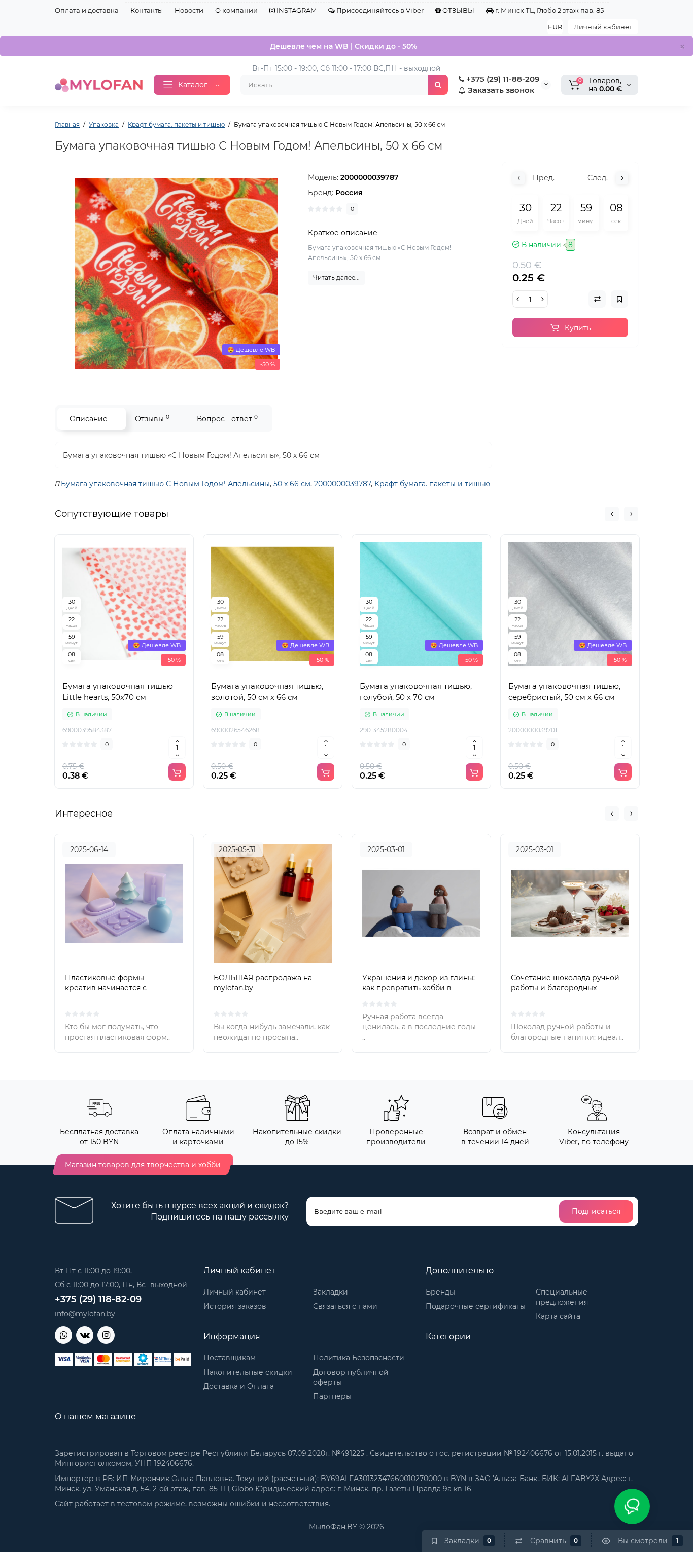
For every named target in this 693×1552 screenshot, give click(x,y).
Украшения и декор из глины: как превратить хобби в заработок (418, 988)
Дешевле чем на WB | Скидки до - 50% (343, 46)
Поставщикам (229, 1357)
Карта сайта (558, 1316)
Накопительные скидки (247, 1372)
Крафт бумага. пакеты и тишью (432, 483)
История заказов (234, 1306)
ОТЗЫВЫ (457, 10)
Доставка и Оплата (238, 1386)
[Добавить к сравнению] (124, 670)
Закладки (330, 1292)
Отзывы (152, 418)
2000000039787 (342, 483)
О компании (236, 10)
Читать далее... (336, 277)
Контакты (146, 10)
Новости (189, 10)
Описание (89, 418)
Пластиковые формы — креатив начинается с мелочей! (109, 988)
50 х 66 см (291, 483)
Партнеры (332, 1396)
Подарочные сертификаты (476, 1306)
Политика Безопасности (358, 1357)
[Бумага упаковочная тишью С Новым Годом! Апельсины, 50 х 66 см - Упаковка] (176, 273)
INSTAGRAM (296, 10)
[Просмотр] (102, 670)
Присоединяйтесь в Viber (379, 10)
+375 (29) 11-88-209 (501, 79)
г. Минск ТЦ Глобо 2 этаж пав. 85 (549, 10)
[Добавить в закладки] (146, 670)
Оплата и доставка (87, 10)
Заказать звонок (500, 90)
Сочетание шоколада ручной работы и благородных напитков (565, 988)
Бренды (440, 1292)
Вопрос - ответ (227, 418)
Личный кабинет (603, 27)
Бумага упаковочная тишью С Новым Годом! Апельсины (165, 483)
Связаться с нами (345, 1306)
